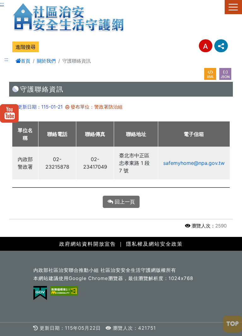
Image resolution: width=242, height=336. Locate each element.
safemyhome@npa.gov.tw (194, 163)
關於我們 (46, 61)
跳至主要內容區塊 (20, 4)
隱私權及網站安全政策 (154, 244)
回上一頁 (124, 202)
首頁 (25, 61)
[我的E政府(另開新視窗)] (40, 293)
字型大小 (205, 45)
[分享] (221, 45)
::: (2, 4)
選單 (233, 7)
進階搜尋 (25, 47)
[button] (232, 324)
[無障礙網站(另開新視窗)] (64, 291)
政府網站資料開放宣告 (87, 244)
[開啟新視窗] (210, 74)
